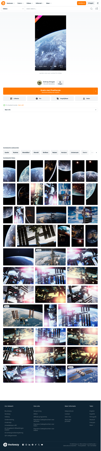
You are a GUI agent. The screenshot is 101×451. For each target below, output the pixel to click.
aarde (7, 152)
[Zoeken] (90, 8)
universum (75, 152)
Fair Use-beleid (90, 445)
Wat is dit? (21, 105)
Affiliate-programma (39, 417)
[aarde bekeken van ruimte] (51, 171)
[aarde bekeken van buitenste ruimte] (23, 171)
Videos (29, 3)
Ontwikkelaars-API (10, 425)
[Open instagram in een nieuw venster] (26, 444)
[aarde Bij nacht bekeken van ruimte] (78, 236)
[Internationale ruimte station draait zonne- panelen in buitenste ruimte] (51, 215)
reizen (54, 152)
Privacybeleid (80, 445)
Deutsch (91, 420)
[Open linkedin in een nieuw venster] (29, 444)
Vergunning (37, 411)
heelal (85, 152)
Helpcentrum (68, 411)
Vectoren (10, 3)
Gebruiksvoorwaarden (68, 445)
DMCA (35, 414)
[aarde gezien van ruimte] (64, 171)
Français (91, 422)
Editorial (39, 3)
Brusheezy (7, 411)
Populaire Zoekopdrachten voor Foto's (43, 425)
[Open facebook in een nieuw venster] (23, 444)
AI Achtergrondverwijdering (13, 433)
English (90, 411)
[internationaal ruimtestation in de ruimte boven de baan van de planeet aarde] (64, 236)
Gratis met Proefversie (50, 91)
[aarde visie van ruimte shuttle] (78, 171)
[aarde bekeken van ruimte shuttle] (37, 171)
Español (91, 414)
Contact (66, 414)
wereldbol (25, 152)
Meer (48, 3)
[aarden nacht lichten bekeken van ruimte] (30, 215)
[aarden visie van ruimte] (9, 171)
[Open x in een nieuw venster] (39, 444)
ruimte (15, 152)
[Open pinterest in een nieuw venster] (32, 444)
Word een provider (67, 420)
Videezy (6, 417)
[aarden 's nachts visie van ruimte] (8, 215)
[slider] (50, 66)
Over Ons (67, 417)
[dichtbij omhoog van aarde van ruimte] (92, 194)
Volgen (59, 84)
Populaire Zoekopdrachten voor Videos (43, 429)
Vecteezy (7, 414)
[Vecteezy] (3, 3)
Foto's (20, 3)
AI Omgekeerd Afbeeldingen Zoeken (11, 429)
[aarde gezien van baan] (92, 171)
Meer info (7, 110)
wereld (36, 152)
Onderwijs (7, 422)
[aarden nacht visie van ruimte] (23, 194)
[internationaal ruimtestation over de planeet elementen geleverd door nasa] (36, 236)
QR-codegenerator (10, 435)
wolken (45, 152)
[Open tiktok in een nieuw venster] (35, 444)
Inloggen (89, 3)
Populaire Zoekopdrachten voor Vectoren (43, 420)
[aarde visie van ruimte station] (9, 194)
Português (91, 417)
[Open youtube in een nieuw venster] (42, 444)
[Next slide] (93, 152)
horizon (64, 152)
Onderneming (9, 420)
